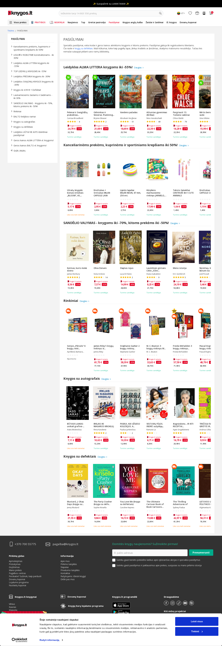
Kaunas (12, 607)
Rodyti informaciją (49, 640)
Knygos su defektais (23, 126)
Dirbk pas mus (68, 579)
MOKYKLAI (59, 22)
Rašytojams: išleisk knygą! (73, 576)
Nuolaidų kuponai (17, 585)
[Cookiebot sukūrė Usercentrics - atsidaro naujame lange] (19, 640)
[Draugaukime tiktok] (179, 604)
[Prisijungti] (204, 13)
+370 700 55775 (25, 544)
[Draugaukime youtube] (185, 604)
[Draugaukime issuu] (191, 604)
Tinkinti (195, 631)
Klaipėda (13, 610)
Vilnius (12, 604)
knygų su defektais (84, 48)
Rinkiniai (17, 111)
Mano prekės (15, 570)
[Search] (160, 13)
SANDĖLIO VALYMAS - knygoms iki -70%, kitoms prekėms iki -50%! (33, 105)
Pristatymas (15, 564)
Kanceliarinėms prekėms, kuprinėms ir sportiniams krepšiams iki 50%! (32, 48)
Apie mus (65, 561)
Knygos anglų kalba (133, 22)
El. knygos (172, 22)
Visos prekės (20, 22)
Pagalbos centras (17, 573)
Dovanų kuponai (188, 22)
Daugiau (138, 67)
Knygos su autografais (24, 121)
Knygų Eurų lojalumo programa (85, 605)
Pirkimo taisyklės (69, 564)
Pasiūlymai (114, 22)
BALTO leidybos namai (25, 116)
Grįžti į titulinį (19, 150)
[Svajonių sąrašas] (190, 13)
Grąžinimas (14, 567)
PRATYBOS (40, 22)
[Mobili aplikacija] (121, 611)
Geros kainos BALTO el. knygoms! (30, 145)
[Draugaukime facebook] (166, 604)
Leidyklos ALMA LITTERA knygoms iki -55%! (98, 67)
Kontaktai (65, 573)
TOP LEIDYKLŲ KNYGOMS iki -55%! (30, 71)
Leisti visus (197, 621)
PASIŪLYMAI (18, 38)
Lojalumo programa (19, 582)
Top (83, 22)
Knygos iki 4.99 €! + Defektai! (27, 89)
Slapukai (65, 567)
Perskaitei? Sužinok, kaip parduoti (25, 576)
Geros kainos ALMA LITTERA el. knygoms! (34, 140)
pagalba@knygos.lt (65, 544)
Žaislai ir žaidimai (154, 22)
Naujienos (73, 22)
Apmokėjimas (15, 561)
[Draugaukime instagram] (172, 604)
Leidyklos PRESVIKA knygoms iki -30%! (32, 76)
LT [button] (182, 13)
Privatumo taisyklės (70, 570)
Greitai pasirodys (97, 22)
